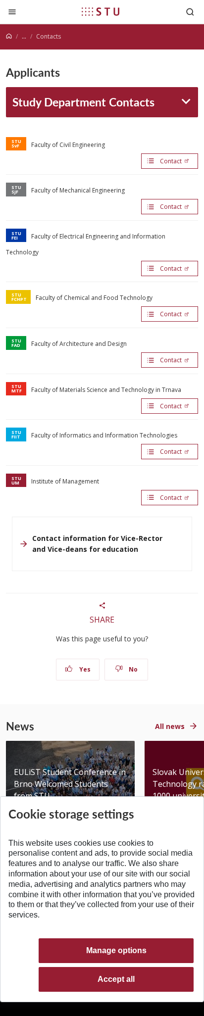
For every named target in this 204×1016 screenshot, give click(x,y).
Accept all (116, 979)
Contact (171, 161)
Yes (84, 669)
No (132, 669)
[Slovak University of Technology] (100, 11)
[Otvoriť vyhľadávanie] (190, 11)
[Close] (12, 11)
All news (170, 726)
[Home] (9, 36)
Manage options (116, 950)
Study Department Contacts (83, 102)
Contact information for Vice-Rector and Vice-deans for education (97, 543)
